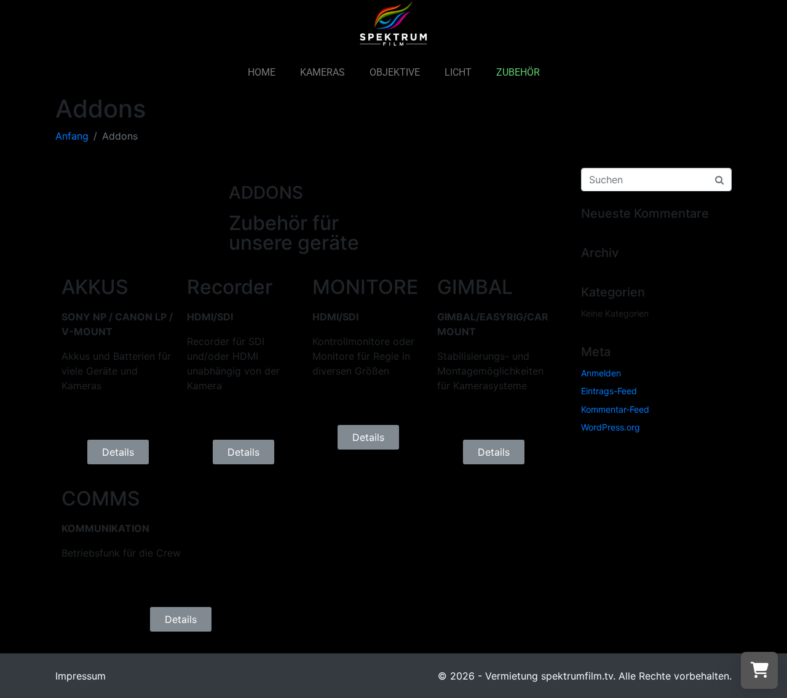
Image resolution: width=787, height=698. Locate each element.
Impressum (80, 676)
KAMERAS (322, 72)
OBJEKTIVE (395, 72)
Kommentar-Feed (615, 409)
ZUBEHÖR (518, 72)
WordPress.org (610, 427)
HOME (261, 72)
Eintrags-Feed (609, 391)
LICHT (458, 72)
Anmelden (601, 373)
